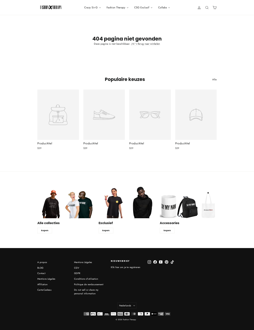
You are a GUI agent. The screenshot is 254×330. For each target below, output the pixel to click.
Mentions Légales (46, 279)
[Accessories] (188, 202)
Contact (41, 273)
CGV (76, 267)
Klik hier (115, 267)
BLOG (40, 267)
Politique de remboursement (88, 284)
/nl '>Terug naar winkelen (145, 44)
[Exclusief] (127, 202)
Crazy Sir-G (91, 7)
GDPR (77, 273)
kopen (44, 230)
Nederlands (125, 305)
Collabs (163, 7)
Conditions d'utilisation (86, 279)
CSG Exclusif (142, 7)
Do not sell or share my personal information (86, 291)
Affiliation (42, 284)
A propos (42, 262)
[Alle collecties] (65, 202)
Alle (214, 79)
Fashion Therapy (116, 7)
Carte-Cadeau (44, 290)
